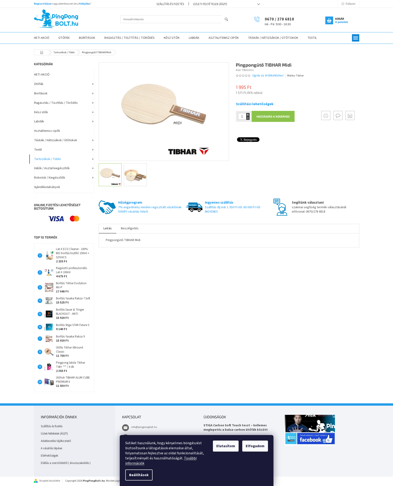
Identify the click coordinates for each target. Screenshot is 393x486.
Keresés (228, 20)
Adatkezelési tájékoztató (56, 441)
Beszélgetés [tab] (130, 228)
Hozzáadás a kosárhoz (273, 116)
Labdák (39, 121)
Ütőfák (38, 84)
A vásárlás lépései (51, 448)
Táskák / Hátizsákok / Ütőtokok (55, 140)
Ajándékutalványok (47, 187)
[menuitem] (41, 38)
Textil (38, 149)
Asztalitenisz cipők (47, 131)
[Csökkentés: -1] (248, 118)
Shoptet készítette (49, 481)
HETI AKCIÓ (42, 74)
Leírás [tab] (107, 228)
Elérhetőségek (49, 456)
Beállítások (139, 475)
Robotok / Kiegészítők (49, 177)
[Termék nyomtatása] (325, 115)
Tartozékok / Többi (47, 159)
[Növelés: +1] (248, 114)
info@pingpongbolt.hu (144, 427)
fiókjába (84, 4)
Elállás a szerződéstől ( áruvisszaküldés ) (66, 463)
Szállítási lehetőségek (254, 104)
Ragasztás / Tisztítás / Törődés (56, 103)
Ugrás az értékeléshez (268, 75)
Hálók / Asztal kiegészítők (52, 168)
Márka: (295, 76)
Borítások (40, 93)
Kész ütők (41, 112)
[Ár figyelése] (350, 115)
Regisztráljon (43, 4)
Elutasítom (225, 446)
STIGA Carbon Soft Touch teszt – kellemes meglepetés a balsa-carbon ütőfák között (235, 427)
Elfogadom (255, 446)
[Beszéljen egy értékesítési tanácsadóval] (338, 115)
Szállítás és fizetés (170, 4)
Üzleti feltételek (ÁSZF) (210, 4)
